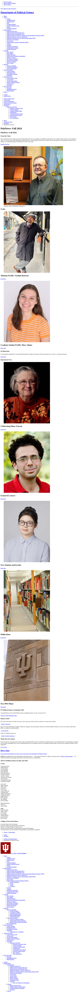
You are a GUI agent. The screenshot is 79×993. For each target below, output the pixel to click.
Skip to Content (7, 2)
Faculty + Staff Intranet (9, 832)
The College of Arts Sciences (8, 8)
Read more (3, 279)
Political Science (17, 12)
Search (5, 92)
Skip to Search (7, 4)
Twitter (2, 736)
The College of (18, 853)
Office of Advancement (67, 756)
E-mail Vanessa (4, 730)
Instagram (12, 736)
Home (5, 16)
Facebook (7, 736)
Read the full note (5, 144)
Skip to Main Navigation (10, 3)
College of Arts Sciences (10, 839)
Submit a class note (5, 724)
